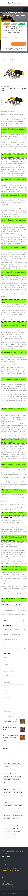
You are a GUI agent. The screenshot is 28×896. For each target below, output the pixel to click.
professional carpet (8, 821)
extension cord (16, 786)
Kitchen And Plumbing (7, 886)
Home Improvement (8, 671)
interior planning (7, 808)
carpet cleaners (16, 763)
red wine (18, 821)
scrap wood (15, 828)
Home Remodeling (5, 86)
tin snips (14, 834)
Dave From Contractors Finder (11, 85)
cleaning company (8, 776)
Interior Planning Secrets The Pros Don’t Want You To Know (14, 630)
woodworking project (8, 838)
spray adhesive (16, 831)
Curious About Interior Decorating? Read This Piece (14, 643)
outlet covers (7, 818)
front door (6, 789)
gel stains (13, 789)
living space (6, 812)
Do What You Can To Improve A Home (13, 634)
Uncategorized (7, 711)
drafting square (17, 782)
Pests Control (7, 697)
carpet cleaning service (9, 773)
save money (7, 828)
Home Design (7, 668)
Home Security (7, 682)
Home (3, 880)
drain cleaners (7, 786)
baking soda (7, 760)
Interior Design (5, 883)
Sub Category (17, 37)
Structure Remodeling (7, 884)
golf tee (20, 789)
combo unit (8, 604)
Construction (7, 660)
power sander (16, 818)
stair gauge (6, 834)
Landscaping (6, 690)
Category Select (4, 37)
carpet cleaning (7, 766)
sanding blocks (17, 825)
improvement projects (9, 802)
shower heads (18, 604)
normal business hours (18, 815)
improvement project (8, 799)
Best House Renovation (7, 881)
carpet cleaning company (9, 769)
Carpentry (6, 657)
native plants (7, 815)
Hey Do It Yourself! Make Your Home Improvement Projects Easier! (12, 638)
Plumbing (6, 700)
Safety (5, 708)
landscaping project (18, 808)
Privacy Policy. (16, 49)
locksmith (6, 693)
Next (19, 44)
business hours (15, 760)
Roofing (5, 704)
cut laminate (16, 779)
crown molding (7, 779)
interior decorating (8, 805)
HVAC (5, 686)
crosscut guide (18, 776)
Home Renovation (8, 679)
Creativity (6, 664)
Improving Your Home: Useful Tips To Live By (14, 648)
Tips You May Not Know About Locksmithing (13, 614)
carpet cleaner (7, 763)
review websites (7, 825)
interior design (18, 805)
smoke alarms (7, 831)
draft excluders (7, 782)
